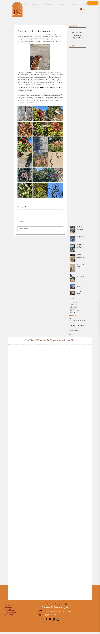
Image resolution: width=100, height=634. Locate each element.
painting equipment (73, 323)
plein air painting (72, 325)
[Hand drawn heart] (40, 619)
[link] (82, 12)
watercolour (80, 328)
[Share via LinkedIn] (26, 207)
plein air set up (80, 325)
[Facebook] (46, 619)
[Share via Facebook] (18, 207)
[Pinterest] (54, 619)
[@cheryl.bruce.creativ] (75, 340)
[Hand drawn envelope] (40, 611)
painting (83, 320)
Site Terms (7, 605)
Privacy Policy (8, 608)
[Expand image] (25, 113)
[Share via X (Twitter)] (22, 207)
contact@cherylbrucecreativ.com (58, 611)
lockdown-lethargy (73, 320)
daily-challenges (72, 318)
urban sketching (72, 328)
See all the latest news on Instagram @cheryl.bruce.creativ (49, 340)
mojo (79, 320)
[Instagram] (57, 619)
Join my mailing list (9, 615)
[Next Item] (87, 472)
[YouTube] (50, 619)
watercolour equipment (74, 330)
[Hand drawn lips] (40, 615)
